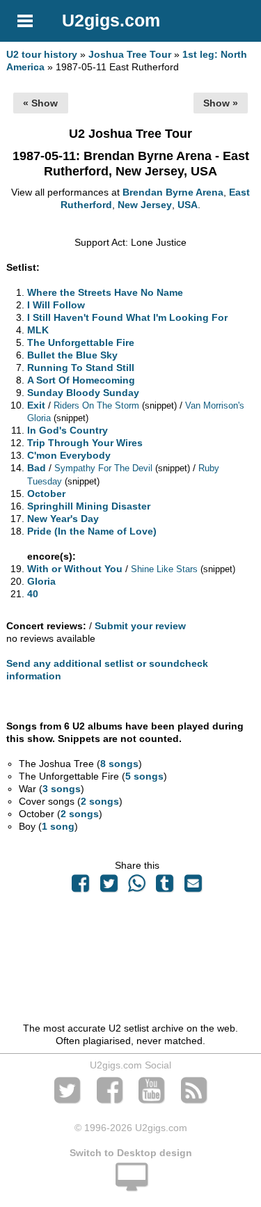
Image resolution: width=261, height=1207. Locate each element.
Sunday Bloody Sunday (83, 392)
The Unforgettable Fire (80, 342)
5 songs (144, 776)
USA (187, 204)
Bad (36, 467)
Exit (36, 405)
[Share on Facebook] (81, 886)
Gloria (41, 581)
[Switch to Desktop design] (130, 1184)
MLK (38, 330)
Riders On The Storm (96, 405)
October (46, 493)
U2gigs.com (111, 20)
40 (32, 593)
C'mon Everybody (69, 455)
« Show (40, 103)
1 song (58, 826)
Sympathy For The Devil (103, 468)
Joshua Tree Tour (129, 54)
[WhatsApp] (136, 886)
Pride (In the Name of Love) (92, 531)
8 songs (119, 763)
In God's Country (67, 430)
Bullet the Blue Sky (72, 355)
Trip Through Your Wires (85, 442)
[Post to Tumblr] (165, 886)
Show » (220, 103)
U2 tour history (41, 54)
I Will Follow (56, 304)
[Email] (193, 886)
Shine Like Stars (164, 569)
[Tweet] (108, 886)
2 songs (100, 801)
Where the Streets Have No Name (105, 292)
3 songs (61, 788)
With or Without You (74, 568)
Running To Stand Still (80, 367)
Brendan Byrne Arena (172, 192)
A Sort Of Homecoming (81, 380)
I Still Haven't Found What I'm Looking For (127, 317)
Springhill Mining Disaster (88, 506)
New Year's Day (63, 518)
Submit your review (140, 625)
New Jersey (145, 204)
